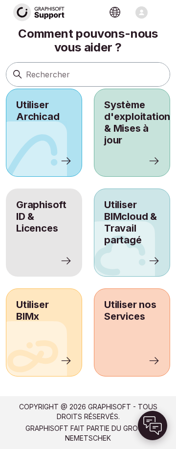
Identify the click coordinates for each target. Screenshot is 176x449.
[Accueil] (39, 12)
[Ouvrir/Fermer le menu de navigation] (141, 12)
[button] (152, 425)
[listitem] (44, 133)
